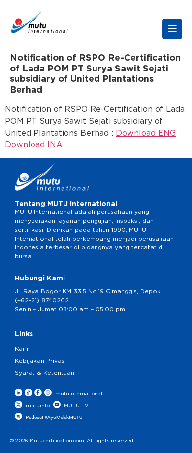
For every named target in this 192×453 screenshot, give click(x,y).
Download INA (34, 145)
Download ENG (146, 133)
